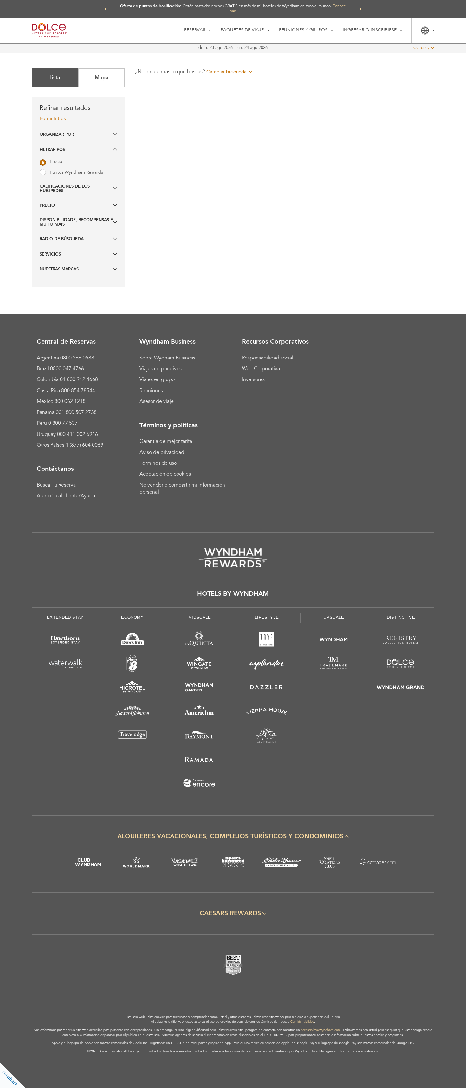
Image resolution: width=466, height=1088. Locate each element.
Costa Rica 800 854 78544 (66, 390)
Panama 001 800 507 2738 (67, 412)
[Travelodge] (132, 736)
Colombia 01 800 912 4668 (67, 379)
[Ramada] (199, 760)
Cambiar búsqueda (226, 72)
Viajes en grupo (157, 379)
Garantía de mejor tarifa (165, 441)
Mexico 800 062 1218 (61, 401)
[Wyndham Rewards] (233, 557)
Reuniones (151, 390)
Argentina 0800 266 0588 (65, 358)
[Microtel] (132, 688)
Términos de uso (158, 463)
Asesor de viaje (156, 401)
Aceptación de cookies (165, 474)
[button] (105, 9)
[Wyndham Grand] (401, 688)
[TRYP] (267, 640)
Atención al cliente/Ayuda (66, 496)
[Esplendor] (267, 664)
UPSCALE (333, 617)
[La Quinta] (199, 640)
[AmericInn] (199, 712)
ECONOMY (132, 617)
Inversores (253, 379)
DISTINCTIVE (401, 617)
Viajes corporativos (160, 369)
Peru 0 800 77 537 (57, 423)
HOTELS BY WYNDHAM (233, 594)
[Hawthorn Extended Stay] (65, 640)
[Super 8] (132, 664)
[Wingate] (199, 664)
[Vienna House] (267, 712)
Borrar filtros (53, 118)
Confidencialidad (302, 1022)
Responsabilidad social (267, 358)
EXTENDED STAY (65, 617)
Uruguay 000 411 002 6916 (67, 434)
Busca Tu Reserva (56, 485)
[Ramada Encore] (199, 784)
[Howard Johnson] (132, 712)
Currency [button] (421, 48)
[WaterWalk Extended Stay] (65, 664)
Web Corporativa (261, 369)
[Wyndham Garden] (199, 688)
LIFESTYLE (267, 617)
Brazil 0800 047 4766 (60, 369)
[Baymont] (199, 736)
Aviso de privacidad (161, 452)
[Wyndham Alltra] (267, 736)
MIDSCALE (199, 617)
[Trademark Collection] (334, 664)
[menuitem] (197, 30)
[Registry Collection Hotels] (401, 640)
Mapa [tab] (101, 78)
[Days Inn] (132, 640)
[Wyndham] (334, 640)
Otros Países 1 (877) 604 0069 (70, 445)
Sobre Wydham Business (167, 358)
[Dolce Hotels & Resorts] (401, 664)
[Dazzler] (267, 688)
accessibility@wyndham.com (321, 1030)
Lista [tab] (54, 78)
